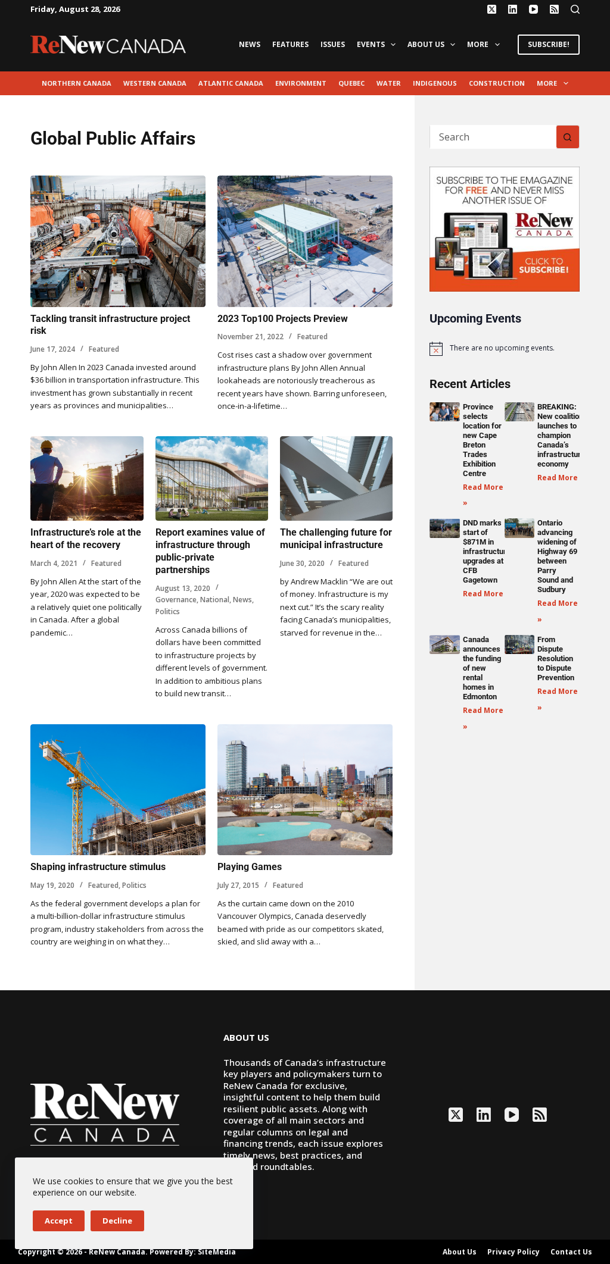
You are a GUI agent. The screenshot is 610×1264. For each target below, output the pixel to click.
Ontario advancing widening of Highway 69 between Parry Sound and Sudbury (557, 556)
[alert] (504, 349)
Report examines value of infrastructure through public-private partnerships (210, 551)
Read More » (560, 478)
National (214, 600)
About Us (425, 44)
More (477, 44)
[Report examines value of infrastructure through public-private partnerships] (211, 478)
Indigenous (435, 83)
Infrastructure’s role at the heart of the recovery (85, 538)
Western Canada (154, 83)
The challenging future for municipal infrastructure (336, 538)
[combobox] (493, 137)
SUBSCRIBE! (548, 44)
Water (388, 83)
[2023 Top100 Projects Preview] (305, 241)
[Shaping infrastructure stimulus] (118, 790)
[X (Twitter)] (491, 9)
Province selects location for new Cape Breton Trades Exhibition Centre (482, 440)
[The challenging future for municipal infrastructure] (336, 478)
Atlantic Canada (230, 83)
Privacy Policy (513, 1252)
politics (167, 611)
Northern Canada (76, 83)
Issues (332, 44)
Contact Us (571, 1252)
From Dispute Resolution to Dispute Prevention (555, 658)
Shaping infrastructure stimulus (98, 866)
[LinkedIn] (512, 9)
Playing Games (249, 866)
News (249, 44)
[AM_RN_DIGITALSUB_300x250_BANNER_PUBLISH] (504, 227)
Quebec (351, 83)
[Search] (575, 9)
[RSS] (554, 9)
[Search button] (567, 137)
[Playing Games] (305, 790)
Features (290, 44)
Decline (117, 1220)
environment (300, 83)
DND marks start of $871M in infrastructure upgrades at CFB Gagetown (487, 551)
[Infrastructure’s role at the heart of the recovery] (86, 478)
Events (371, 44)
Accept (59, 1220)
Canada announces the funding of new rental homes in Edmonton (482, 668)
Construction (497, 83)
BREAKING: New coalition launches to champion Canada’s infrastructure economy (561, 435)
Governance (176, 600)
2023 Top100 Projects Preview (282, 318)
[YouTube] (533, 9)
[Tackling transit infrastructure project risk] (118, 241)
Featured (104, 349)
